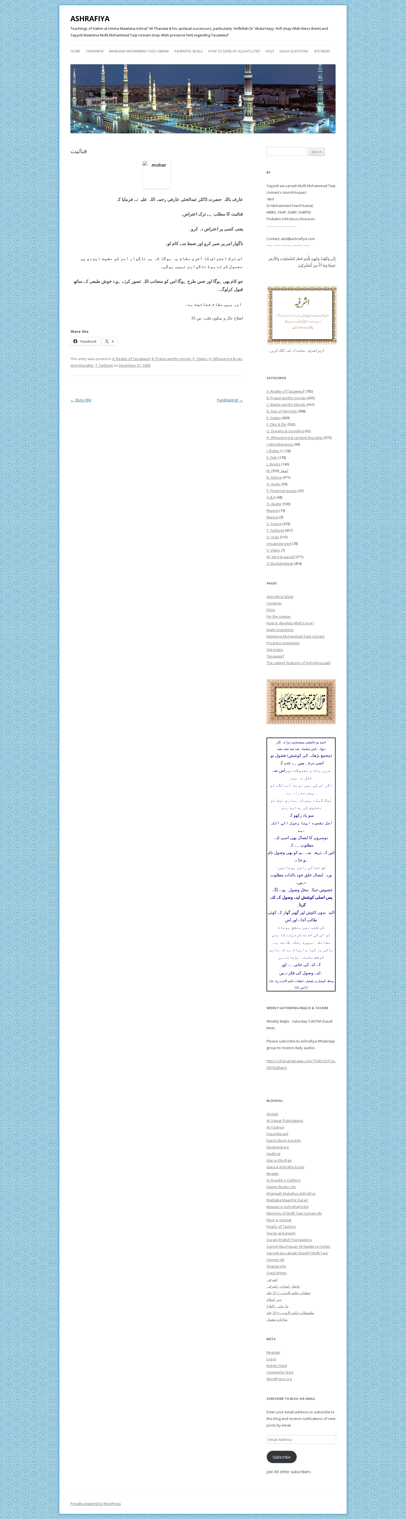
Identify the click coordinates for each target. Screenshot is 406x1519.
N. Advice (274, 477)
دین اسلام (274, 1299)
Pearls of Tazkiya (281, 1226)
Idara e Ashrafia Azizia (285, 1166)
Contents (274, 603)
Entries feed (277, 1365)
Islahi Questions (294, 51)
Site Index (322, 51)
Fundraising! (230, 400)
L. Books (273, 464)
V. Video (273, 550)
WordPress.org (279, 1378)
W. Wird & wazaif (281, 556)
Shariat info (276, 1266)
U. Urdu (273, 536)
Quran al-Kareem (281, 1233)
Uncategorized (279, 543)
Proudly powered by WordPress (95, 1503)
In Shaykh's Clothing (283, 1180)
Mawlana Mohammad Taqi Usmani (139, 51)
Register (273, 1352)
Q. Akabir (274, 503)
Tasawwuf (95, 51)
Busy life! (80, 400)
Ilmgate (273, 1173)
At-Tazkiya (275, 1127)
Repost (272, 510)
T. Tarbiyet (104, 365)
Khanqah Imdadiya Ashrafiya (291, 1193)
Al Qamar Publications (285, 1120)
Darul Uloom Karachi (284, 1140)
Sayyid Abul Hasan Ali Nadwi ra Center (299, 1246)
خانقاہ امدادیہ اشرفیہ (283, 1286)
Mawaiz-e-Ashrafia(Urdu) (288, 1206)
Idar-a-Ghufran (279, 1160)
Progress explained (283, 642)
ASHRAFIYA (90, 18)
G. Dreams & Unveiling (285, 431)
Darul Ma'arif (277, 1133)
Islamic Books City (281, 1186)
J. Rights (273, 450)
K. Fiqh (272, 457)
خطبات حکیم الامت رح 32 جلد (289, 1292)
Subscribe (282, 1457)
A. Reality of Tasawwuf (131, 358)
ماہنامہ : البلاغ (277, 1305)
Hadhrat (273, 1153)
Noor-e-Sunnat (279, 1219)
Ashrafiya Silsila (188, 51)
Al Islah (272, 1113)
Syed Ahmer (277, 1272)
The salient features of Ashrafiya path (299, 662)
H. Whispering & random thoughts (295, 437)
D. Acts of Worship (282, 411)
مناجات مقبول (277, 1319)
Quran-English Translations (289, 1239)
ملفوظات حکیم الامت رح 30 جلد (290, 1312)
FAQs (270, 51)
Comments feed (280, 1372)
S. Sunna (274, 523)
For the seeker (279, 616)
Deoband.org (278, 1147)
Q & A (271, 497)
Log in (271, 1358)
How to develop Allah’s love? (234, 51)
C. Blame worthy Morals (286, 404)
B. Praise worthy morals (171, 358)
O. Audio (274, 483)
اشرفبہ (272, 1279)
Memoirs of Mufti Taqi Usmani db (294, 1213)
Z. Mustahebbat (280, 563)
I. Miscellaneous (280, 444)
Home (75, 51)
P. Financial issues (282, 490)
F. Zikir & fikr (277, 424)
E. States (200, 358)
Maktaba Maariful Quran (287, 1200)
